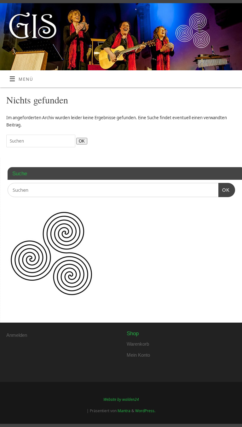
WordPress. (145, 410)
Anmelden (16, 335)
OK (80, 140)
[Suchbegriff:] (41, 141)
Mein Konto (138, 355)
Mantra (124, 410)
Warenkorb (138, 344)
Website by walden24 (121, 399)
